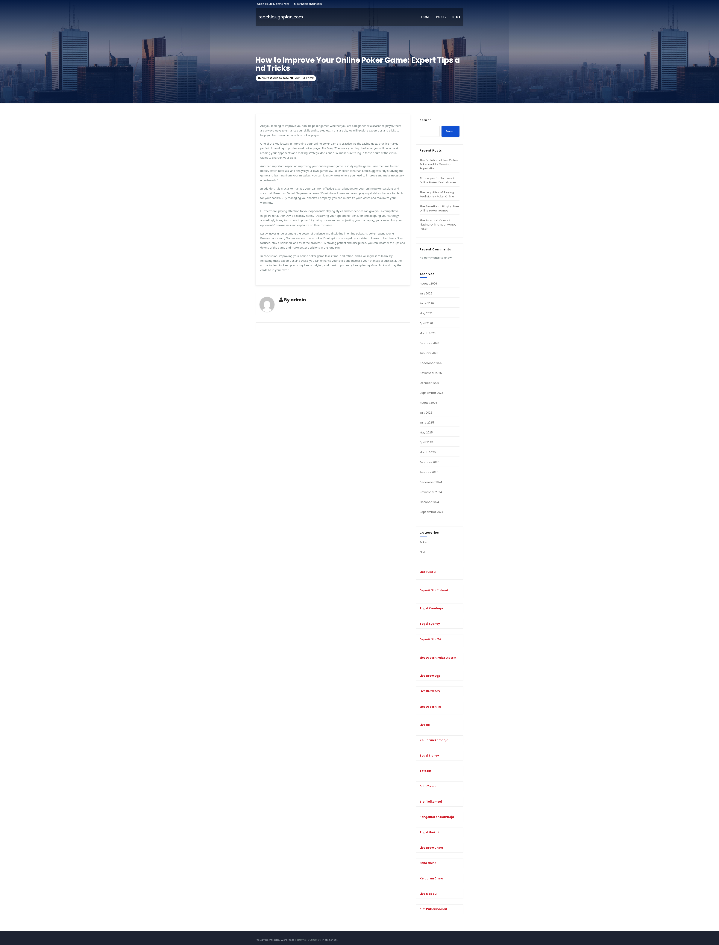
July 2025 (426, 413)
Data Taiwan (428, 786)
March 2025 (428, 452)
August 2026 (428, 283)
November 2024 (431, 492)
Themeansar (329, 940)
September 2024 (432, 512)
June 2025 (427, 422)
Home (425, 17)
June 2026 (427, 303)
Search (426, 120)
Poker (441, 17)
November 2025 (431, 373)
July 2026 (426, 293)
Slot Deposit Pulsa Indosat (438, 657)
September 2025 (432, 393)
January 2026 (429, 353)
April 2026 (426, 323)
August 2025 (428, 403)
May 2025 (426, 432)
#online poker (304, 78)
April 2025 (426, 442)
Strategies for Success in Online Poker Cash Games (438, 180)
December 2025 (431, 363)
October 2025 (429, 383)
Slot (456, 17)
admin (298, 300)
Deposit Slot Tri (430, 639)
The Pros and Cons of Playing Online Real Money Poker (438, 224)
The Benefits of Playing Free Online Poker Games (439, 208)
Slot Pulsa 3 (428, 572)
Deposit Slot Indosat (434, 590)
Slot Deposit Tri (430, 706)
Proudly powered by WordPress (275, 940)
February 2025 (429, 462)
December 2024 (431, 482)
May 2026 (426, 313)
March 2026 (428, 333)
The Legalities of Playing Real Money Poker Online (437, 194)
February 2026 (429, 343)
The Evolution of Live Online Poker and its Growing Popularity (439, 164)
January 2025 (429, 472)
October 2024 (429, 502)
